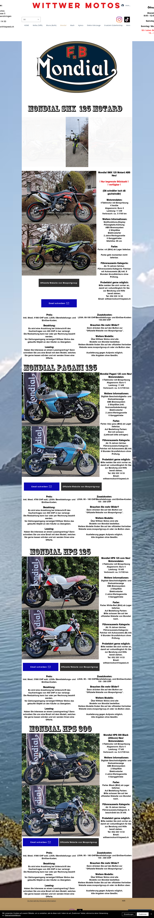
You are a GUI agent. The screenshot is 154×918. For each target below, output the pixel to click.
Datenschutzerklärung (13, 915)
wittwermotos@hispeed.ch (116, 478)
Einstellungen (128, 914)
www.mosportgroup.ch (98, 529)
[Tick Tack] (127, 19)
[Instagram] (119, 19)
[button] (77, 142)
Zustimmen (143, 914)
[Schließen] (151, 914)
